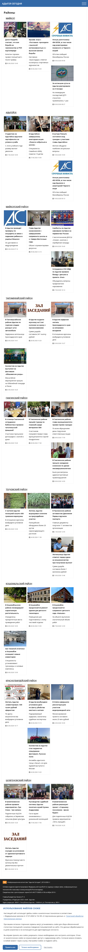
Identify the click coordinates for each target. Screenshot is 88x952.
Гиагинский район (16, 398)
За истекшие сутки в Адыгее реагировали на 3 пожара (61, 86)
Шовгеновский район (18, 780)
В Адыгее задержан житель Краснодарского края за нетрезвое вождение (61, 325)
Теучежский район (16, 489)
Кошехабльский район (19, 583)
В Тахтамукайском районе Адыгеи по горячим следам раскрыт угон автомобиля (13, 325)
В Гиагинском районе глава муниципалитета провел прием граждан (62, 422)
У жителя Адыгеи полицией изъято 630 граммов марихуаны (14, 513)
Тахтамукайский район (19, 298)
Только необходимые (30, 947)
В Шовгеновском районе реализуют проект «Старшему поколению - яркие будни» (60, 807)
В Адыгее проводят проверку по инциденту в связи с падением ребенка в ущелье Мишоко (14, 233)
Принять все (10, 947)
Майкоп (10, 18)
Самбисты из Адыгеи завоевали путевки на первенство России (61, 231)
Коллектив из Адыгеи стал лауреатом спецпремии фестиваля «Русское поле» (38, 751)
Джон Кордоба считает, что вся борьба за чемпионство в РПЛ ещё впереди (13, 45)
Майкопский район (17, 206)
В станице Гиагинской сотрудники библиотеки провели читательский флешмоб (14, 424)
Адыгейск (11, 112)
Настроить (48, 947)
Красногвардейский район (21, 680)
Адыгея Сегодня (12, 3)
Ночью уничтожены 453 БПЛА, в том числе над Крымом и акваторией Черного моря (61, 183)
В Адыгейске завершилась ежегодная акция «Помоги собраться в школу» (38, 139)
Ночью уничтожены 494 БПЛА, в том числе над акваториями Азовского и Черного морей (61, 45)
